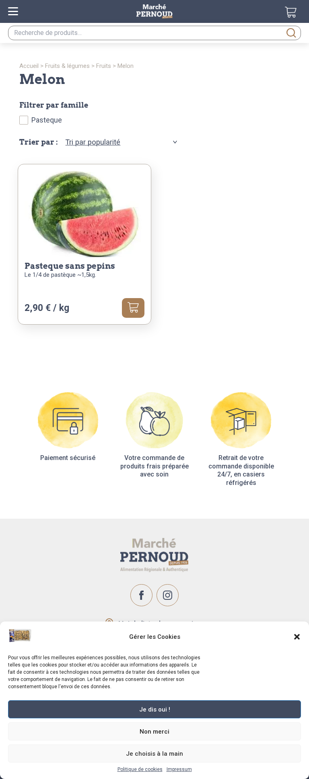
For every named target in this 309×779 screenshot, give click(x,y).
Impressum (179, 769)
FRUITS (103, 66)
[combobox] (154, 33)
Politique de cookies (140, 769)
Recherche (291, 33)
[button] (297, 637)
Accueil (29, 66)
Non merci (154, 731)
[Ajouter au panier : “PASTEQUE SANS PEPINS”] (133, 307)
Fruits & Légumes (67, 66)
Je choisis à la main (154, 753)
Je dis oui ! (154, 709)
